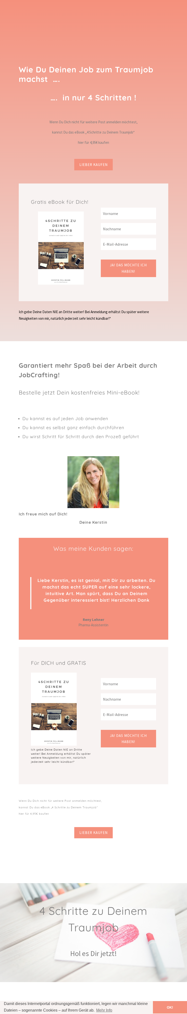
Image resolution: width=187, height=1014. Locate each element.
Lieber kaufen (93, 164)
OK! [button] (170, 1007)
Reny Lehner (93, 619)
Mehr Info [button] (104, 1010)
